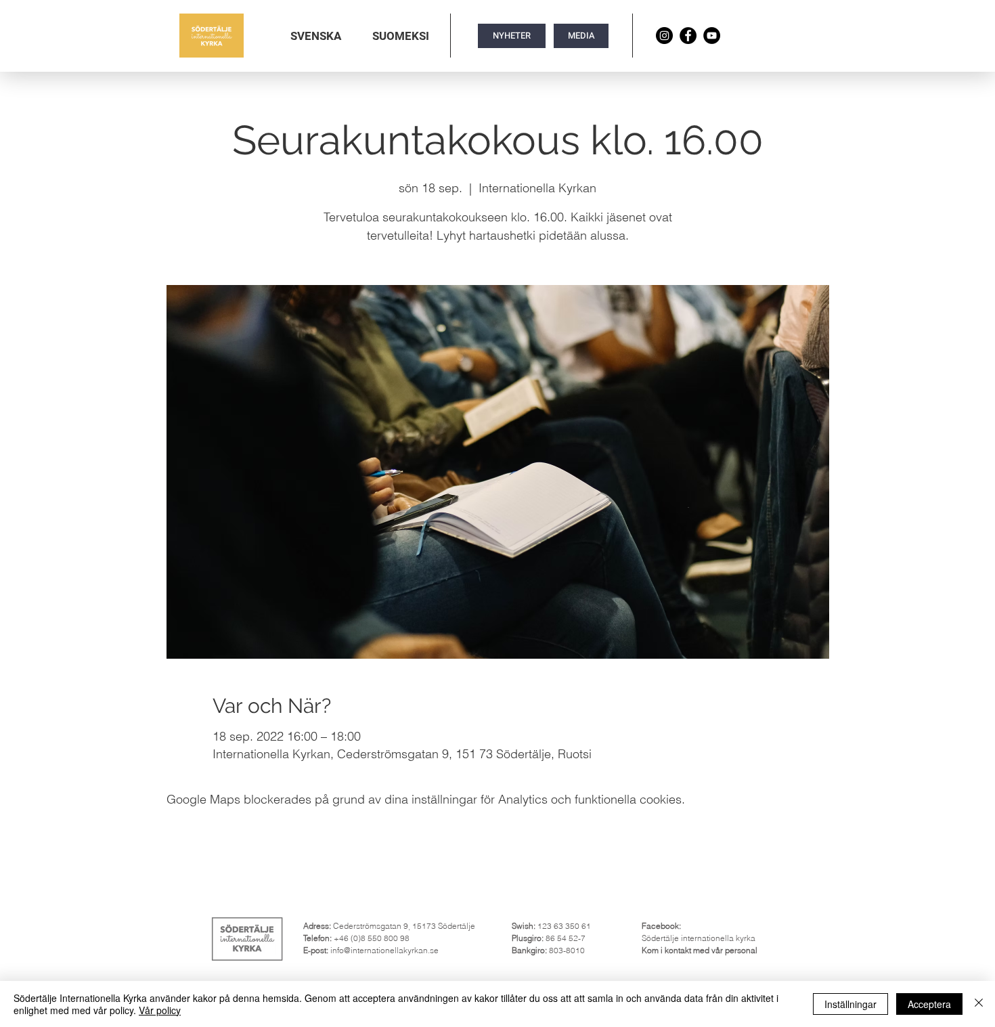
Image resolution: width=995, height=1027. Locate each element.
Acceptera (929, 1004)
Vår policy (160, 1010)
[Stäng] (979, 1004)
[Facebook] (688, 35)
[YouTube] (711, 35)
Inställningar (850, 1004)
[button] (315, 36)
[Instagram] (664, 35)
